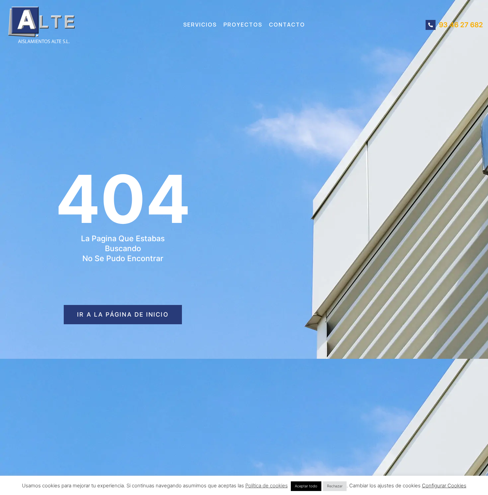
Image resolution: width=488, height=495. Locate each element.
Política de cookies (266, 485)
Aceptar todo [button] (306, 486)
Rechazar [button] (335, 486)
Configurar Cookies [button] (444, 485)
